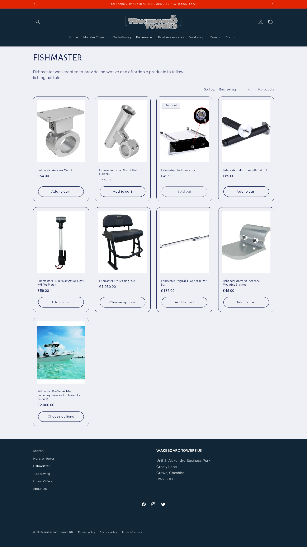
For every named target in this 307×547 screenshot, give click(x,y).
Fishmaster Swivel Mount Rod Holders (118, 172)
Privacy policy (108, 532)
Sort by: (209, 89)
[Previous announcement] (34, 4)
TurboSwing (41, 473)
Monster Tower (44, 458)
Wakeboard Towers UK (58, 532)
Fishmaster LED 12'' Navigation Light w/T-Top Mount (61, 282)
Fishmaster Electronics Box (178, 170)
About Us (40, 489)
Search (38, 451)
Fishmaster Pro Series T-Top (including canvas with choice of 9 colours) (59, 395)
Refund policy (87, 532)
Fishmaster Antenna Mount (55, 170)
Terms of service (132, 532)
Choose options (122, 302)
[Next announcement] (272, 4)
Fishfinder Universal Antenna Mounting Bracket (241, 282)
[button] (38, 21)
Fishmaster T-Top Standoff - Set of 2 (245, 170)
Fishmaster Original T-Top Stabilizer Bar (184, 282)
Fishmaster (41, 466)
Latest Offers (43, 481)
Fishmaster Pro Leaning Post (117, 280)
